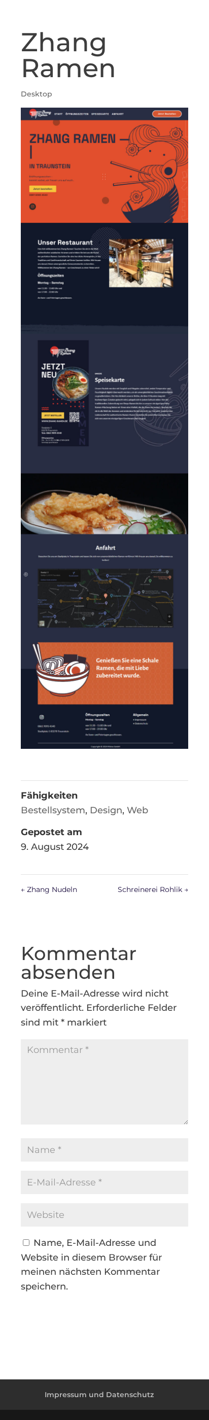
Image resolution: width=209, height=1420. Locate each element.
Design (106, 810)
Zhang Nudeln (49, 889)
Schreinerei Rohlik (153, 889)
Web (137, 810)
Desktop (36, 93)
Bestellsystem (53, 810)
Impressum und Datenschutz (99, 1394)
